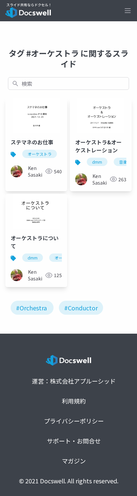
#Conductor (81, 307)
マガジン (74, 460)
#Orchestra (31, 307)
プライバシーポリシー (74, 420)
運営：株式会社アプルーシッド (74, 381)
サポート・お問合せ (74, 440)
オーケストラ (40, 154)
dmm (97, 162)
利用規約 (74, 401)
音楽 (123, 162)
